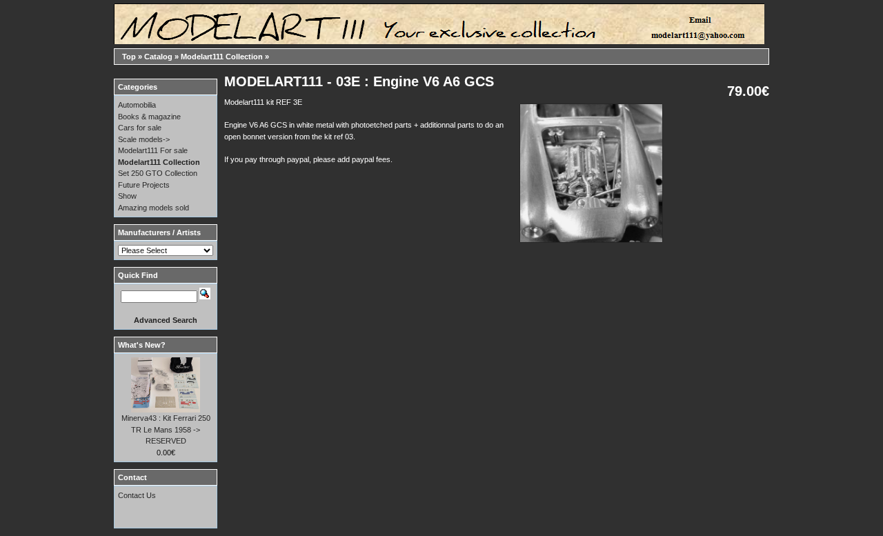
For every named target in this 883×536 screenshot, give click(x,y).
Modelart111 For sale (153, 150)
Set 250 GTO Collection (157, 173)
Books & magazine (149, 116)
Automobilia (137, 105)
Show (127, 196)
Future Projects (144, 185)
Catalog (158, 56)
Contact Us (137, 495)
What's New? (142, 345)
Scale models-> (144, 139)
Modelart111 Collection (222, 56)
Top (129, 56)
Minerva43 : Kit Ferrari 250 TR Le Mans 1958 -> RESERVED (165, 429)
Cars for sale (139, 127)
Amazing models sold (153, 208)
